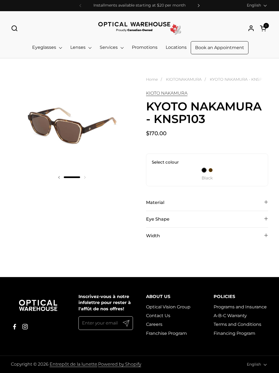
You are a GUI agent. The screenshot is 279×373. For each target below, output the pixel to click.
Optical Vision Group (168, 306)
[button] (14, 28)
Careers (154, 324)
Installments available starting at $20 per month (139, 5)
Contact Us (158, 315)
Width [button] (153, 235)
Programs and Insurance (240, 306)
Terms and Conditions (237, 324)
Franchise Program (166, 333)
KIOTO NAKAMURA (166, 93)
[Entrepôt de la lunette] (139, 28)
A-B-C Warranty (230, 315)
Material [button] (155, 202)
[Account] (251, 28)
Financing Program (234, 333)
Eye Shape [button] (157, 219)
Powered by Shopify (119, 364)
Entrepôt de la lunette (73, 364)
